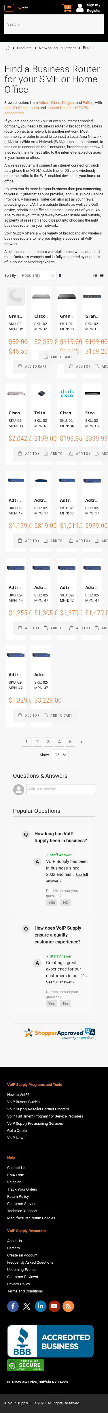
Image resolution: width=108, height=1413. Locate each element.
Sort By (10, 275)
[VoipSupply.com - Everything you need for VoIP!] (23, 8)
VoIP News (16, 1138)
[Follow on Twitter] (27, 1307)
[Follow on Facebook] (13, 1306)
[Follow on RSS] (68, 1306)
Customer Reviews (22, 1277)
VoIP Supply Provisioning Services (35, 1123)
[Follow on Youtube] (54, 1306)
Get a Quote (17, 1130)
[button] (51, 902)
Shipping (14, 1182)
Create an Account (22, 1255)
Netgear (68, 102)
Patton (88, 102)
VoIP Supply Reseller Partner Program (38, 1109)
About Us (14, 1241)
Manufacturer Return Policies (31, 1218)
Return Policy (18, 1196)
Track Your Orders (22, 1189)
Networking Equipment (57, 48)
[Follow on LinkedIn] (40, 1306)
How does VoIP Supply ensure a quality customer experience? (58, 935)
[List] (101, 276)
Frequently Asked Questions (30, 1262)
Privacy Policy (18, 1284)
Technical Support (22, 1211)
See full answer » (60, 982)
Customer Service (21, 1204)
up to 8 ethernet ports (21, 108)
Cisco (55, 102)
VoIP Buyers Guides (23, 1102)
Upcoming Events (21, 1269)
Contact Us (16, 1168)
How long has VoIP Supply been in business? (61, 837)
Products (24, 48)
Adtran (44, 102)
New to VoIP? (18, 1094)
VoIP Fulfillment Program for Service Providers (45, 1116)
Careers (13, 1248)
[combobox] (54, 24)
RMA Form (15, 1175)
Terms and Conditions (25, 1291)
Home (8, 47)
